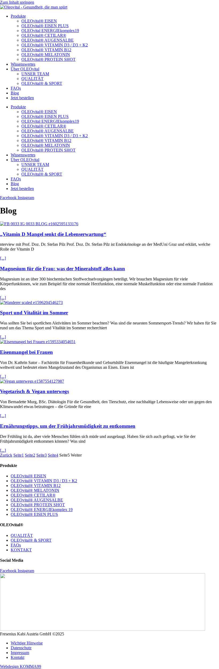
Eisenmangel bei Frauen (26, 352)
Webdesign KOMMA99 (20, 666)
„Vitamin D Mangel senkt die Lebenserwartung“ (53, 234)
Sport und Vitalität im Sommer (34, 312)
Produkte (18, 16)
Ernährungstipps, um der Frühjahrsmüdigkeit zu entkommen (67, 426)
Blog (15, 93)
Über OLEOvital (25, 69)
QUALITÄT (32, 78)
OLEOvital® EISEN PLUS (45, 25)
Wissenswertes (23, 64)
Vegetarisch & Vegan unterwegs (34, 391)
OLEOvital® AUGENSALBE (47, 40)
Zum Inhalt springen (17, 2)
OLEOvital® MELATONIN (45, 54)
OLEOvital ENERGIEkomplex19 (50, 30)
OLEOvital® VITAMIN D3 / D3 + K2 (54, 45)
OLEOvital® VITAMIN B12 (46, 49)
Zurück (6, 455)
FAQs (16, 88)
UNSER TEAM (35, 74)
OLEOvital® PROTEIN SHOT (48, 59)
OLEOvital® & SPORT (41, 83)
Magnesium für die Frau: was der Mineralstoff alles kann (62, 268)
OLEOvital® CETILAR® (43, 35)
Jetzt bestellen (22, 98)
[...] (3, 258)
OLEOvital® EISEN (39, 21)
